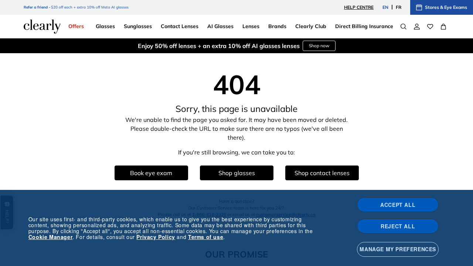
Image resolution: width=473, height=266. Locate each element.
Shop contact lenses (322, 173)
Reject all (398, 226)
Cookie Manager (50, 237)
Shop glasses (236, 173)
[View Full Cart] (443, 27)
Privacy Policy (155, 237)
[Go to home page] (42, 27)
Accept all (397, 204)
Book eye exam (151, 173)
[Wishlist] (430, 27)
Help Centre (359, 7)
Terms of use (205, 237)
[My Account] (417, 27)
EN (385, 7)
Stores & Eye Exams (446, 7)
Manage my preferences (398, 249)
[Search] (403, 27)
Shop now (319, 45)
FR (398, 7)
